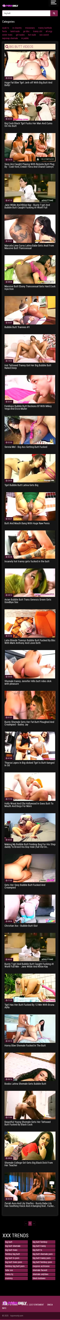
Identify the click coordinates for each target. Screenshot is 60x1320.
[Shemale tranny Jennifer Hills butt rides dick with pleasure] (30, 664)
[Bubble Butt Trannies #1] (30, 310)
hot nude (32, 34)
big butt (8, 1242)
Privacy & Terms (10, 1304)
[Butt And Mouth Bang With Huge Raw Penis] (30, 506)
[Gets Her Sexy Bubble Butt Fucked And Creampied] (30, 868)
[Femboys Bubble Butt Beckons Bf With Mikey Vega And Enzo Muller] (30, 389)
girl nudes (20, 34)
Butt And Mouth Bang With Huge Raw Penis (27, 523)
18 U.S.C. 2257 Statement (32, 1304)
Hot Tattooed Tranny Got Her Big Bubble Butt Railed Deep (28, 366)
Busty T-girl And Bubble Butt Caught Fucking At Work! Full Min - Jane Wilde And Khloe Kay (29, 965)
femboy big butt (12, 1254)
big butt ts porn (12, 1258)
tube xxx (9, 1270)
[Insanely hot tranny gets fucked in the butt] (30, 544)
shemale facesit (40, 1270)
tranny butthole (45, 28)
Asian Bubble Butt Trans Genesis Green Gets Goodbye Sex (28, 600)
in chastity (17, 28)
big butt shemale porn (43, 1254)
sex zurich (44, 34)
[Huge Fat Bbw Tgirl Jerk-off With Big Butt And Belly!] (30, 65)
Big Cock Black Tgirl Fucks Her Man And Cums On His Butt (28, 124)
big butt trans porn (13, 1262)
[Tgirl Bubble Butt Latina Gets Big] (30, 468)
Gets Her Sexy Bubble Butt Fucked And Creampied (25, 886)
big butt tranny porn (42, 1258)
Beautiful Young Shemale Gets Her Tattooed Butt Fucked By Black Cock (28, 1123)
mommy (9, 1278)
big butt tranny (39, 1246)
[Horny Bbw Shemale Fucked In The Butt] (30, 1028)
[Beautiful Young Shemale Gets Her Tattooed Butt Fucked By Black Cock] (30, 1104)
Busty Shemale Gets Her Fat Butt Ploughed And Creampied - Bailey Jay (29, 723)
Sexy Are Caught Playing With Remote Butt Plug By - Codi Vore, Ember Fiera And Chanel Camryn (29, 165)
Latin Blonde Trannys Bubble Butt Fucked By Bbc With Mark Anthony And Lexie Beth (30, 641)
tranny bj (9, 1274)
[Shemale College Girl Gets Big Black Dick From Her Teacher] (30, 1145)
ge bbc (26, 31)
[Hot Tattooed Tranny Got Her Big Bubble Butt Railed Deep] (30, 348)
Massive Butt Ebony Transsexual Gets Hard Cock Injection (30, 287)
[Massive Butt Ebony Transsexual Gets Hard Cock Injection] (30, 269)
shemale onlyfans (40, 1274)
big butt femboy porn (42, 1262)
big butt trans (11, 1250)
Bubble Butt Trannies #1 (17, 327)
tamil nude (15, 31)
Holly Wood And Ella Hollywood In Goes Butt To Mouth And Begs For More (29, 804)
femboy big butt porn (14, 1266)
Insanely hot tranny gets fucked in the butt (27, 561)
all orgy (49, 31)
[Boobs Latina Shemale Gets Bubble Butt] (30, 1066)
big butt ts (37, 1250)
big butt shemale (12, 1246)
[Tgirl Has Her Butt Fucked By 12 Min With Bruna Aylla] (30, 987)
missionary (30, 28)
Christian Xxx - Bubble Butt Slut (21, 925)
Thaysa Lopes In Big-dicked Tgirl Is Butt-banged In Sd (29, 764)
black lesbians (39, 1278)
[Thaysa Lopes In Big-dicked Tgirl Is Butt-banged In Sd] (30, 745)
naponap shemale (10, 38)
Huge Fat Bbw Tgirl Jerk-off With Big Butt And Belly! (28, 83)
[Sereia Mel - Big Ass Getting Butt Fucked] (30, 430)
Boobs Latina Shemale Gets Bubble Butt (25, 1083)
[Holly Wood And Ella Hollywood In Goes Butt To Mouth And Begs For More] (30, 786)
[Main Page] (10, 5)
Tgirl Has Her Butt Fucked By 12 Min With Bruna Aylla (29, 1006)
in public (25, 38)
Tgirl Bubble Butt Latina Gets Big (21, 485)
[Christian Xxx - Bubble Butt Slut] (30, 908)
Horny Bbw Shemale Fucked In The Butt (25, 1045)
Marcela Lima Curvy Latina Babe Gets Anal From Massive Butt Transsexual (29, 246)
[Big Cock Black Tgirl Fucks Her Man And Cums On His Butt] (30, 106)
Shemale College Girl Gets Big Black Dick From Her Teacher (29, 1164)
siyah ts (5, 28)
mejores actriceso (41, 1266)
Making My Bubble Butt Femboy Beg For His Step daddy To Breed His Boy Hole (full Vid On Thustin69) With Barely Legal (30, 845)
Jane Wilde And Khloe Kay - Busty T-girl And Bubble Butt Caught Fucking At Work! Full (27, 206)
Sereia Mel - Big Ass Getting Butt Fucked (26, 447)
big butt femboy (40, 1242)
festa (4, 31)
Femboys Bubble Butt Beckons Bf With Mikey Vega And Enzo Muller (28, 407)
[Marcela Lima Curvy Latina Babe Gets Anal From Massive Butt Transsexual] (30, 228)
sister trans (7, 34)
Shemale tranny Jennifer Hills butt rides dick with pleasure (28, 682)
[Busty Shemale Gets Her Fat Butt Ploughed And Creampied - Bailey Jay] (30, 705)
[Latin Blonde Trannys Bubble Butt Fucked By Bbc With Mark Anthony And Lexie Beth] (30, 623)
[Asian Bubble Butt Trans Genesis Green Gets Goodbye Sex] (30, 582)
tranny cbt (37, 31)
